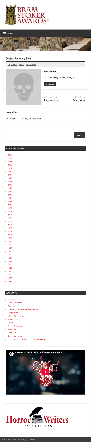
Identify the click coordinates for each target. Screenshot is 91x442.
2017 (10, 181)
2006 (10, 218)
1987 (10, 281)
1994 (10, 258)
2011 (10, 201)
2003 (10, 228)
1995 (10, 254)
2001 (10, 234)
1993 (10, 261)
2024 (10, 158)
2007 (10, 214)
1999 (10, 241)
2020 (10, 171)
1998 (10, 244)
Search (79, 135)
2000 (10, 238)
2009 (10, 208)
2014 (10, 191)
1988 (10, 278)
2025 (10, 154)
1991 (74, 77)
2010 (10, 204)
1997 (10, 248)
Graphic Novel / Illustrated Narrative (23, 309)
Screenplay (12, 329)
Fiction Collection (15, 302)
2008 (10, 211)
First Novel (12, 306)
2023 (10, 161)
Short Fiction (13, 332)
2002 (10, 231)
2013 (10, 194)
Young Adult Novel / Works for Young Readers (27, 339)
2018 (10, 178)
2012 (10, 198)
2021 (10, 168)
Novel (10, 322)
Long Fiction (13, 312)
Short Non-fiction (15, 336)
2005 (10, 221)
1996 (10, 251)
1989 (10, 274)
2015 (10, 188)
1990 (10, 271)
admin (21, 65)
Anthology (12, 299)
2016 (10, 184)
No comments (31, 65)
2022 (10, 164)
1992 (10, 264)
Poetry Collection (15, 326)
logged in (21, 118)
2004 (10, 224)
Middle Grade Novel (16, 316)
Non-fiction (50, 84)
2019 (10, 174)
